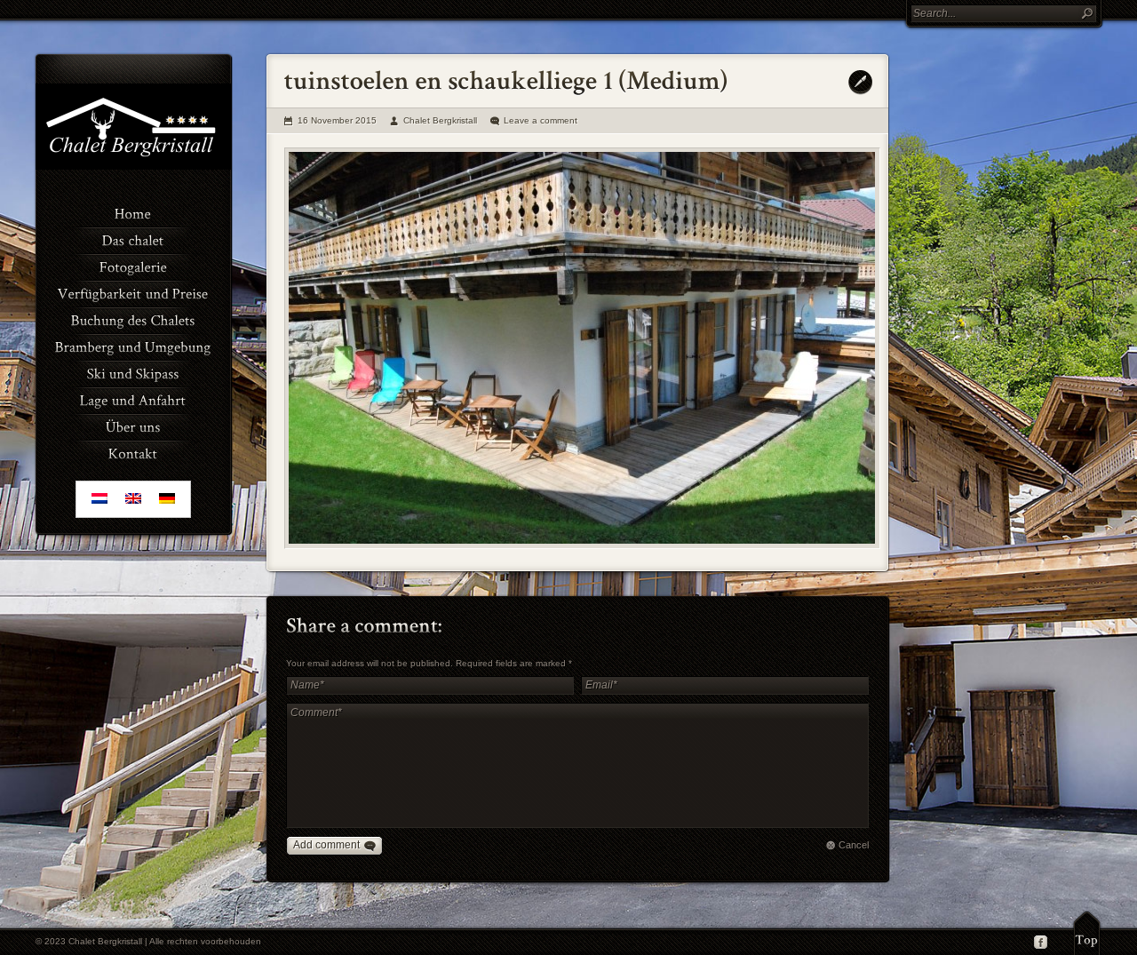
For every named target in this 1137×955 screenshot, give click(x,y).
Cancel (854, 845)
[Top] (1086, 933)
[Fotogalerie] (133, 265)
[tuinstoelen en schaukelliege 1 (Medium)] (582, 348)
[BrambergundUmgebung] (133, 345)
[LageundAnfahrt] (133, 399)
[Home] (133, 212)
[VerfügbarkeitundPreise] (133, 292)
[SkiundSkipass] (133, 372)
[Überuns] (133, 425)
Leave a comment (540, 120)
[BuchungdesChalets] (133, 319)
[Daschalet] (133, 239)
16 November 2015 (337, 120)
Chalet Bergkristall (440, 120)
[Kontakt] (133, 452)
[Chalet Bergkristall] (133, 166)
